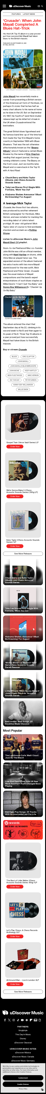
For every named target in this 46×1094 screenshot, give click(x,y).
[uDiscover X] (9, 1020)
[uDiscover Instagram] (13, 1020)
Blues (14, 357)
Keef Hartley (31, 371)
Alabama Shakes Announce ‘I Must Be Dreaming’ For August (23, 195)
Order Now (15, 447)
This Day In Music (23, 1034)
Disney (23, 1039)
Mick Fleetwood (15, 375)
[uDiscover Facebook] (5, 1020)
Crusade (22, 349)
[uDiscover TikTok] (18, 1020)
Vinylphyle (22, 1030)
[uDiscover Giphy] (40, 1020)
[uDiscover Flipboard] (31, 1020)
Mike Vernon (33, 375)
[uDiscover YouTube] (22, 1020)
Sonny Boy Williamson (23, 385)
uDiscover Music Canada (23, 1057)
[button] (23, 426)
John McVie (14, 371)
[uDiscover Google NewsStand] (35, 1020)
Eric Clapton (28, 357)
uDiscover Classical (23, 1043)
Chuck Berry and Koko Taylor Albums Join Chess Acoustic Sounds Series (20, 180)
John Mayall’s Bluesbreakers (23, 366)
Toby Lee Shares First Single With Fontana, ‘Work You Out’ (22, 188)
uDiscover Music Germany (23, 1061)
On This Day (15, 380)
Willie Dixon (23, 389)
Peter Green (30, 380)
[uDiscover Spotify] (26, 1020)
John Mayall (23, 361)
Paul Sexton (9, 45)
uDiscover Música (23, 1053)
